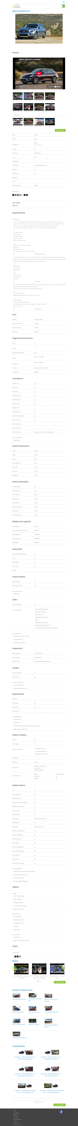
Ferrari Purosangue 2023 (18, 1024)
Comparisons (16, 1113)
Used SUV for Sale (17, 1119)
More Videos (60, 130)
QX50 (35, 139)
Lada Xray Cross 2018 (33, 1012)
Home (14, 1110)
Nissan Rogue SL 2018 (18, 1012)
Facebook (61, 1111)
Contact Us (15, 1121)
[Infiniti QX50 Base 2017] (39, 29)
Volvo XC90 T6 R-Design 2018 (19, 1037)
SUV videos (15, 1117)
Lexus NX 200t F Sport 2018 (51, 1012)
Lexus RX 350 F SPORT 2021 (19, 999)
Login (63, 2)
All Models (15, 1115)
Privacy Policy (16, 1124)
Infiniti (35, 135)
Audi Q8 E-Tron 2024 (33, 1024)
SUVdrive (17, 6)
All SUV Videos (60, 982)
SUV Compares (59, 1105)
